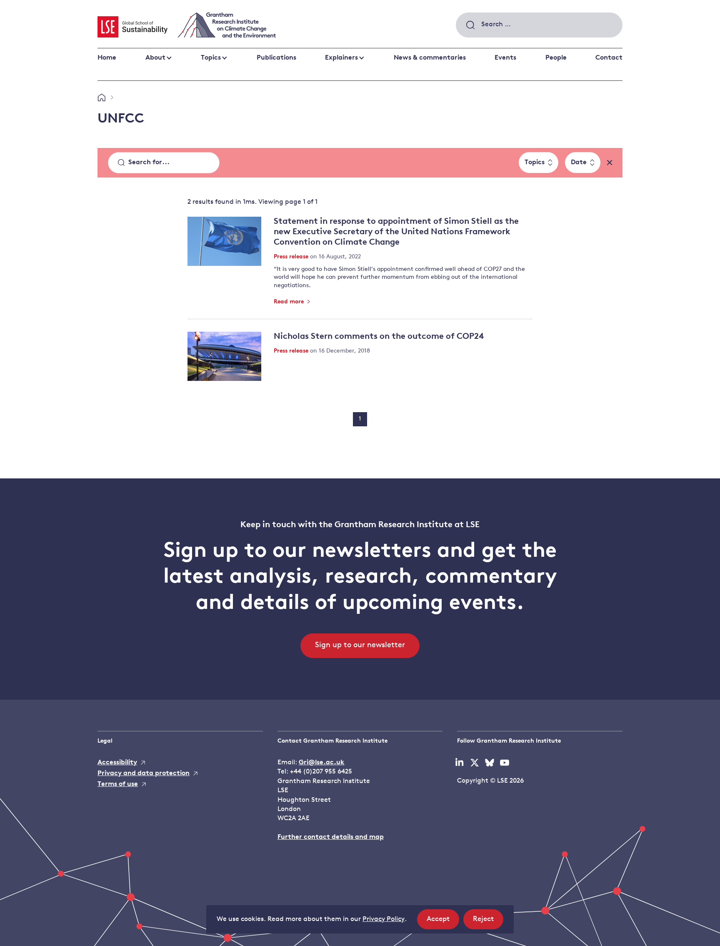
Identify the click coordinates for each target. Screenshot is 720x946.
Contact (608, 58)
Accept (443, 922)
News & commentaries (430, 58)
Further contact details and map (331, 837)
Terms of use (118, 784)
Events (505, 58)
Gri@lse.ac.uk (322, 762)
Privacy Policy (383, 919)
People (556, 58)
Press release (292, 257)
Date (579, 162)
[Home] (101, 98)
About (155, 58)
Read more (289, 302)
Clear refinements (609, 162)
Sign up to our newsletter (360, 645)
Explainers (341, 58)
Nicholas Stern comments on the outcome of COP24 (379, 337)
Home (107, 58)
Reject (488, 922)
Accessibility (117, 762)
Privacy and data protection (144, 773)
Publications (276, 58)
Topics (211, 58)
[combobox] (539, 25)
